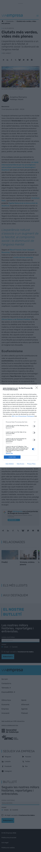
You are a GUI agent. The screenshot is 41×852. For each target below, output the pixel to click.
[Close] (37, 388)
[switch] (33, 426)
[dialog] (20, 426)
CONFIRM (12, 457)
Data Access (20, 464)
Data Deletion (10, 464)
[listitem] (20, 422)
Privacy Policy (31, 464)
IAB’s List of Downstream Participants (23, 416)
